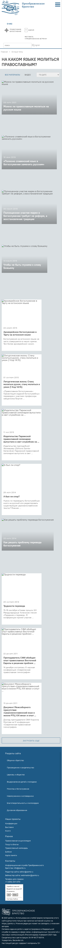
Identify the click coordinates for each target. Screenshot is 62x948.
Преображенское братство (23, 912)
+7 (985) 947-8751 (12, 882)
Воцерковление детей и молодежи (22, 782)
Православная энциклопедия (18, 841)
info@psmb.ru (20, 868)
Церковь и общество (16, 774)
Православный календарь (16, 848)
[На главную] (23, 8)
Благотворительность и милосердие (23, 803)
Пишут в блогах (12, 844)
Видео (28, 75)
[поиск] (33, 46)
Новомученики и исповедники (20, 796)
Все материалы (12, 75)
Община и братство (15, 760)
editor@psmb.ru (26, 872)
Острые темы (17, 52)
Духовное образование (17, 810)
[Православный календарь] (6, 30)
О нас (9, 24)
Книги (8, 831)
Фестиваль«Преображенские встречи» (36, 37)
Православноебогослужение (15, 30)
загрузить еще (31, 740)
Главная (4, 52)
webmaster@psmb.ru (30, 875)
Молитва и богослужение (18, 789)
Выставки (9, 827)
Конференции (11, 823)
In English (36, 45)
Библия (31, 30)
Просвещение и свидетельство (20, 767)
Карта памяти (11, 855)
